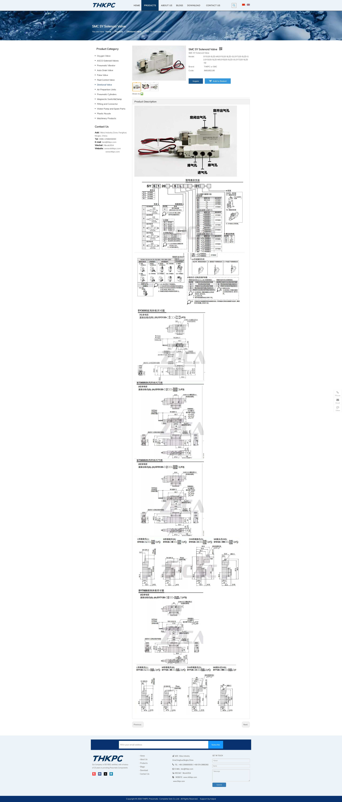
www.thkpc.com (113, 151)
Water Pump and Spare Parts (111, 108)
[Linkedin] (111, 774)
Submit (219, 785)
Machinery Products (106, 118)
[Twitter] (105, 774)
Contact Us (144, 773)
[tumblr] (94, 774)
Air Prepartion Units (106, 89)
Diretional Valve (104, 84)
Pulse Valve (102, 75)
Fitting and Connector (107, 104)
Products (144, 763)
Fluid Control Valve (106, 80)
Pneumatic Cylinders (106, 94)
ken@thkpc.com (109, 142)
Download (144, 770)
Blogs (142, 766)
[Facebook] (99, 774)
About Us (143, 759)
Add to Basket (220, 81)
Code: (191, 70)
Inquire (196, 81)
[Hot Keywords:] (234, 5)
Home (142, 755)
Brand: (191, 66)
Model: (191, 56)
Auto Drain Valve (105, 70)
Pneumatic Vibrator (106, 65)
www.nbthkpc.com (112, 148)
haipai (213, 799)
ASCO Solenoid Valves (108, 60)
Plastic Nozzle (104, 113)
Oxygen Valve (103, 55)
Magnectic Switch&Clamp (109, 99)
